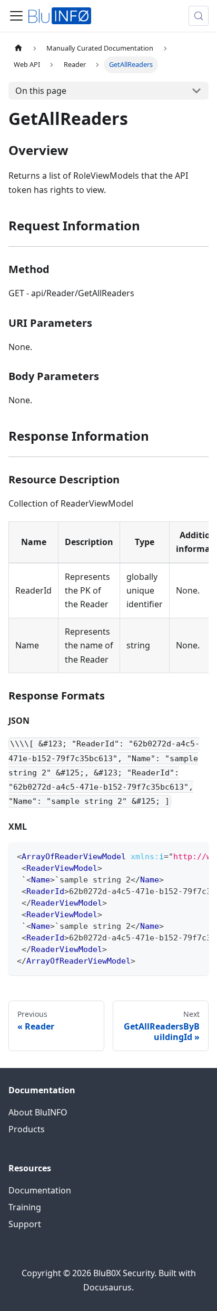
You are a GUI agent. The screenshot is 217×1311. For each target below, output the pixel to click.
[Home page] (18, 48)
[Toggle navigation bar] (16, 16)
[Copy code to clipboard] (195, 856)
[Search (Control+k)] (199, 16)
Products (26, 1129)
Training (24, 1207)
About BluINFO (37, 1112)
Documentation (39, 1190)
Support (24, 1224)
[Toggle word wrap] (176, 856)
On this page (40, 90)
